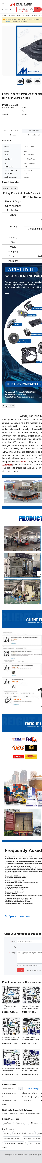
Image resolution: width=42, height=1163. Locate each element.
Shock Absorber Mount (11, 1138)
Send (20, 970)
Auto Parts (35, 15)
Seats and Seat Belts (9, 1101)
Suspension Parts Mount (32, 1138)
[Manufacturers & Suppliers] (21, 4)
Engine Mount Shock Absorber (14, 1143)
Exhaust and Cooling (29, 1093)
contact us (9, 21)
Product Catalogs (32, 1089)
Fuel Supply (25, 1101)
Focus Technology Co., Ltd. (27, 1154)
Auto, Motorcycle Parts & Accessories (19, 15)
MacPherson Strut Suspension (14, 1123)
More (4, 1147)
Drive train (5, 1097)
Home (4, 15)
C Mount (7, 1133)
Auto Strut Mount (34, 1143)
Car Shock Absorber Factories (24, 1133)
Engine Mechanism (8, 1093)
